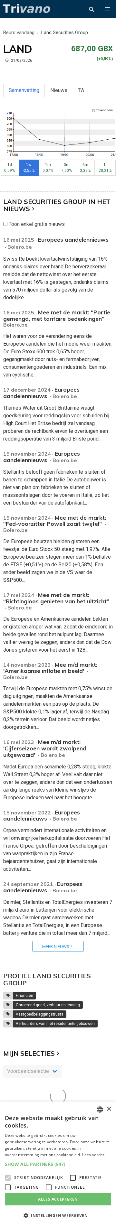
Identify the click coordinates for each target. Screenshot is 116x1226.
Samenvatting (24, 90)
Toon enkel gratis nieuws (36, 224)
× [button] (108, 1109)
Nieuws (58, 90)
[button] (107, 9)
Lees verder (93, 1154)
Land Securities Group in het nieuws (57, 205)
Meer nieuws (55, 946)
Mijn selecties (29, 1053)
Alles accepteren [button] (58, 1199)
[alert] (58, 1163)
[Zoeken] (91, 9)
